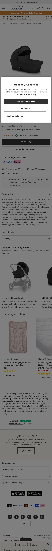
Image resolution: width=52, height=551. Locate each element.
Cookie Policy (30, 94)
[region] (26, 100)
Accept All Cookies (26, 101)
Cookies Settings (14, 116)
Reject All (25, 109)
